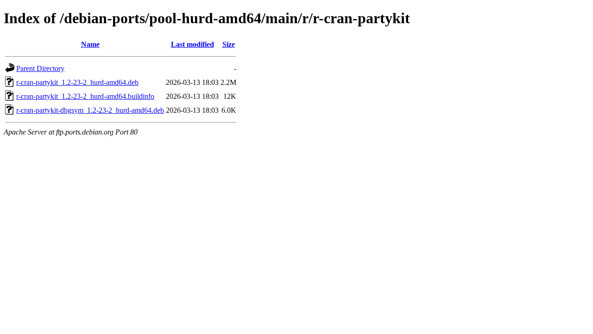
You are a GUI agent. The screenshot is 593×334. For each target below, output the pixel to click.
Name (90, 44)
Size (228, 44)
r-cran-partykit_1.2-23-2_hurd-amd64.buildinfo (85, 96)
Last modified (192, 44)
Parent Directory (40, 68)
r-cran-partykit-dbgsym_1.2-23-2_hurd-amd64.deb (90, 110)
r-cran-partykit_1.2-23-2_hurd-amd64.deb (77, 82)
